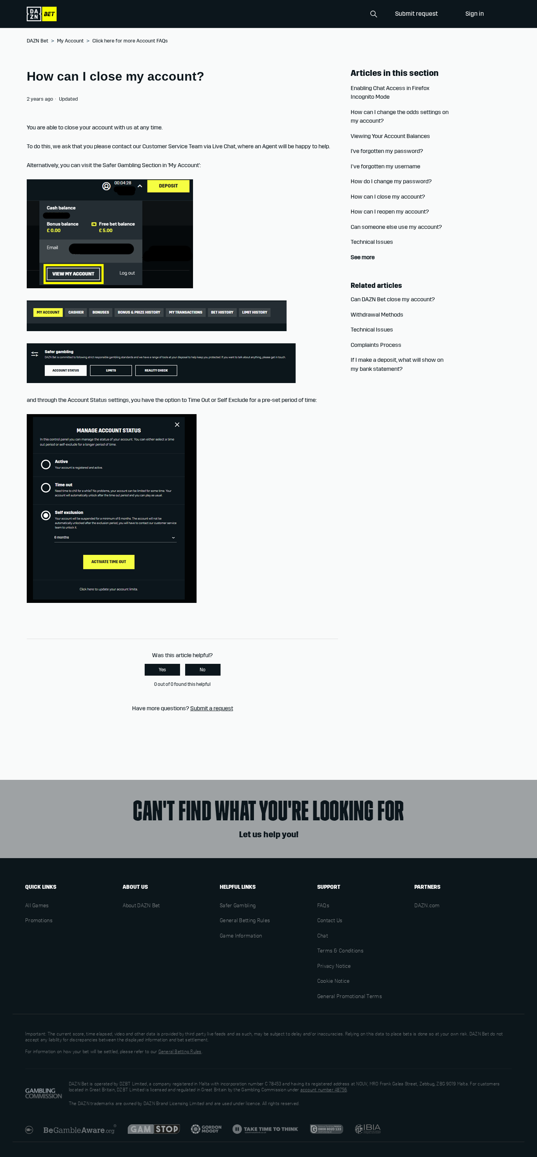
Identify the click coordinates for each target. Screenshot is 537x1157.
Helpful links (238, 887)
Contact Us (330, 921)
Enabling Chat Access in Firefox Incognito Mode (390, 93)
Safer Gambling (238, 906)
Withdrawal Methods (377, 314)
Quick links (40, 887)
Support (328, 887)
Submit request (416, 13)
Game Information (241, 936)
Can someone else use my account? (396, 226)
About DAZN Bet (141, 906)
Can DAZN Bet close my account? (393, 299)
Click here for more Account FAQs (130, 41)
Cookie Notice (333, 981)
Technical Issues (372, 241)
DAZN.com (427, 906)
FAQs (323, 906)
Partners (427, 887)
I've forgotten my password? (387, 151)
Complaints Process (376, 344)
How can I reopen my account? (390, 211)
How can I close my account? (388, 196)
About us (135, 887)
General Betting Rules (245, 921)
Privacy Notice (334, 966)
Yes (162, 669)
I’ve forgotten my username (385, 166)
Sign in (474, 13)
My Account (70, 41)
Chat (322, 936)
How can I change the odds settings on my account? (400, 117)
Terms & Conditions (340, 951)
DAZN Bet (37, 41)
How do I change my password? (391, 181)
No (203, 669)
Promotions (39, 921)
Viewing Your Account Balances (390, 136)
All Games (37, 906)
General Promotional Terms (349, 997)
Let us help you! (268, 834)
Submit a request (211, 708)
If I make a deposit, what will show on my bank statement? (397, 364)
